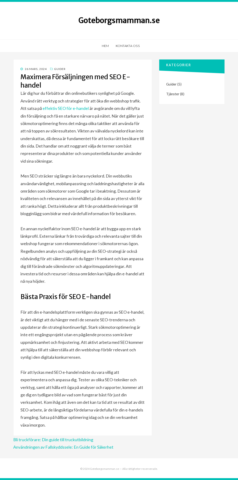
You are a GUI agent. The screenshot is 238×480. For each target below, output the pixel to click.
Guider (60, 69)
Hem (105, 46)
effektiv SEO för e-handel (66, 108)
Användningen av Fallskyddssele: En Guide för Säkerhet (63, 447)
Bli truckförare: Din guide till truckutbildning (53, 439)
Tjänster (172, 94)
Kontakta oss (128, 46)
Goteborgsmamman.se (119, 20)
